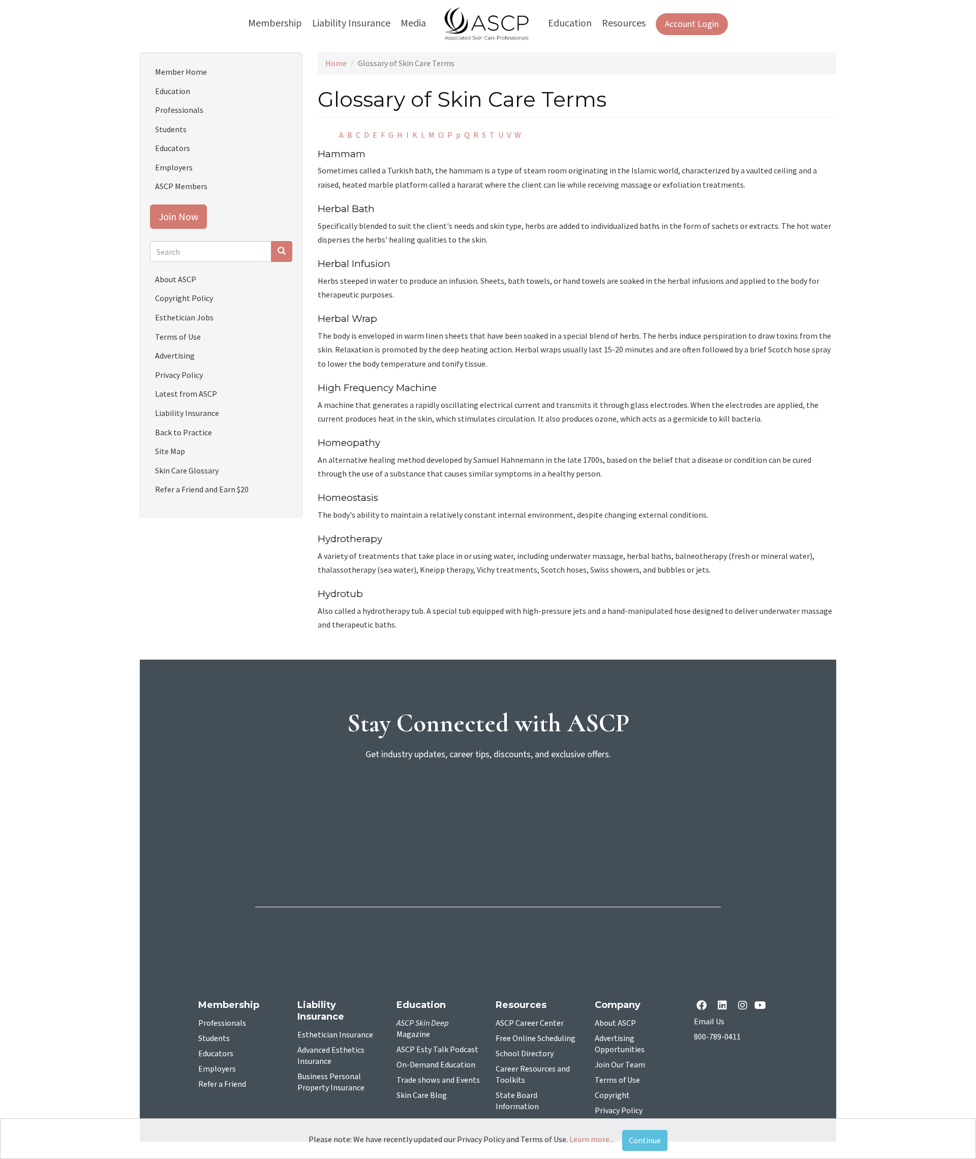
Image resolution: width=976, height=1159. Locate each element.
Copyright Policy (184, 298)
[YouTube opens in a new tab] (762, 1006)
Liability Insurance (187, 413)
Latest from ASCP (186, 394)
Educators (172, 148)
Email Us (709, 1021)
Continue (645, 1140)
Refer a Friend (222, 1084)
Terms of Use (178, 337)
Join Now (178, 216)
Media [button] (413, 23)
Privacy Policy (179, 375)
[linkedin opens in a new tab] (724, 1006)
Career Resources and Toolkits (533, 1074)
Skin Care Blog (421, 1095)
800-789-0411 (717, 1037)
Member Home (181, 72)
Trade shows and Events (438, 1080)
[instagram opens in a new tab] (743, 1006)
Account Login (692, 24)
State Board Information (517, 1101)
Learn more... (591, 1139)
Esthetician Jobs (184, 317)
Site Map (170, 451)
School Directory (525, 1053)
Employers (174, 167)
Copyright (612, 1095)
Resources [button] (624, 23)
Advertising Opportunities (620, 1044)
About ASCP (175, 279)
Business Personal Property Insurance (330, 1082)
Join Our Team (620, 1065)
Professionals (179, 110)
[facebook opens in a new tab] (703, 1006)
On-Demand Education (435, 1065)
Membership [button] (275, 23)
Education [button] (570, 23)
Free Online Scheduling (535, 1038)
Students (171, 129)
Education (172, 91)
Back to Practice (183, 432)
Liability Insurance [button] (351, 23)
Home (336, 63)
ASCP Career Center (530, 1023)
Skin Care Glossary (187, 470)
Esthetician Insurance (335, 1035)
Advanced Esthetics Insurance (330, 1056)
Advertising (175, 355)
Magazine (422, 1029)
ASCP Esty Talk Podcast (437, 1049)
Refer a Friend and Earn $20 (202, 489)
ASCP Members (181, 186)
